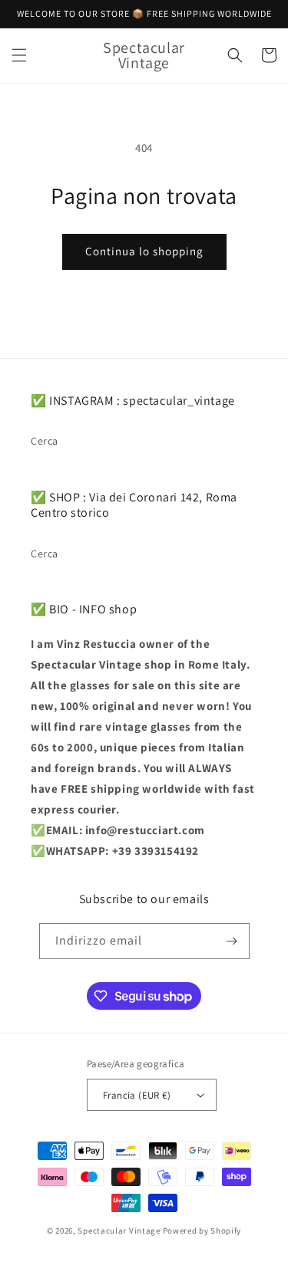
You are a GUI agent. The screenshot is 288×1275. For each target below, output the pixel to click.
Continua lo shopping (144, 251)
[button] (19, 55)
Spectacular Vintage (119, 1230)
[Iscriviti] (232, 941)
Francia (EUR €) (136, 1095)
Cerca (44, 441)
